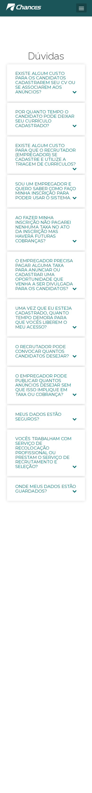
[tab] (46, 83)
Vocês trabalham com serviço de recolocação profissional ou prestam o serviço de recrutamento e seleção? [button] (43, 452)
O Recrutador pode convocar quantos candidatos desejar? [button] (42, 351)
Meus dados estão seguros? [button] (38, 417)
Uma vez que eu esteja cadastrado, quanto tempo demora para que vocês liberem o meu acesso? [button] (43, 317)
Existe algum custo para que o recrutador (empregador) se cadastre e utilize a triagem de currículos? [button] (45, 155)
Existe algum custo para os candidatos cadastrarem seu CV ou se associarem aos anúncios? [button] (45, 83)
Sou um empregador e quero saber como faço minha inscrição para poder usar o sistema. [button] (45, 190)
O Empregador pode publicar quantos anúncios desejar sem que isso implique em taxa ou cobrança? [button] (43, 385)
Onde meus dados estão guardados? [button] (45, 489)
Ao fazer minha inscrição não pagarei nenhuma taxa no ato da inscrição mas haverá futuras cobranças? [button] (43, 229)
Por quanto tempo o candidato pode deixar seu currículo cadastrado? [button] (44, 118)
